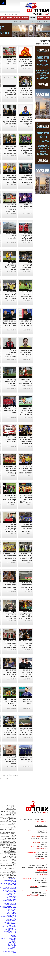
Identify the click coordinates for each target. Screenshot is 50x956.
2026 (16, 775)
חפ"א (14, 953)
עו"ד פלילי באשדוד (10, 929)
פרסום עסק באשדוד (9, 880)
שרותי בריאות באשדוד (9, 908)
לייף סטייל (12, 859)
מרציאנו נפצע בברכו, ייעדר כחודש (27, 701)
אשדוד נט (46, 44)
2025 (12, 775)
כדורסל (38, 21)
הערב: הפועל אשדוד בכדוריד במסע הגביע (10, 439)
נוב (3, 778)
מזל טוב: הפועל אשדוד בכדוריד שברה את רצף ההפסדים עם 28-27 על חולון (9, 645)
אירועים (13, 837)
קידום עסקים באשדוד (9, 890)
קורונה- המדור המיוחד (9, 867)
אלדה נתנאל (12, 944)
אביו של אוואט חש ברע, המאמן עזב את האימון (26, 323)
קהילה (9, 18)
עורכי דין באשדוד (11, 915)
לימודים (5, 858)
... (31, 327)
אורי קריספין (31, 852)
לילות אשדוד (5, 837)
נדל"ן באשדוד (12, 879)
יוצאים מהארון (9, 808)
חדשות (41, 18)
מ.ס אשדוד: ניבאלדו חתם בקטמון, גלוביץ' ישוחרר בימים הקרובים (10, 529)
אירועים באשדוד (11, 909)
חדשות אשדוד (11, 810)
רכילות (25, 18)
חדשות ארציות (11, 811)
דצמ (6, 778)
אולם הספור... (12, 238)
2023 (3, 775)
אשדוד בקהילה (10, 838)
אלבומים (13, 835)
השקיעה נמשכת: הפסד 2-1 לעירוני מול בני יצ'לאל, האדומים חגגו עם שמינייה (25, 732)
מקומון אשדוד (12, 896)
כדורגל (45, 21)
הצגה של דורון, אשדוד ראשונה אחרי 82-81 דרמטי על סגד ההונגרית (26, 529)
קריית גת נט (12, 934)
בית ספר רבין (12, 948)
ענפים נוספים (28, 21)
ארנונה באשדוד (11, 913)
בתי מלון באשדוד (11, 892)
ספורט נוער (17, 21)
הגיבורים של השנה (10, 831)
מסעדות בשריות (11, 814)
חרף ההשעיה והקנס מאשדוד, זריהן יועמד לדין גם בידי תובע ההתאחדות (10, 209)
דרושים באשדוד (11, 911)
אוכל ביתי (13, 816)
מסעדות (13, 813)
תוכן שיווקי (13, 858)
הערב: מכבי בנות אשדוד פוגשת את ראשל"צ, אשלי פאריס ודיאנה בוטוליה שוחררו (25, 441)
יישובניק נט (12, 893)
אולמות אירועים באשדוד (8, 927)
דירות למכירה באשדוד (9, 900)
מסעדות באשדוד (11, 899)
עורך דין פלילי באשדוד (9, 931)
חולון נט (13, 935)
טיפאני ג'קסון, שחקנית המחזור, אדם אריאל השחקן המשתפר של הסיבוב (10, 150)
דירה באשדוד (12, 928)
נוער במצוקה (11, 59)
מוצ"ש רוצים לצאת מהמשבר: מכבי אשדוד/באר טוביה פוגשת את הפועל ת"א (9, 732)
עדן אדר (13, 940)
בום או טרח (6, 807)
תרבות (17, 18)
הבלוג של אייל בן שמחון (9, 850)
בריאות (14, 861)
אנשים (8, 828)
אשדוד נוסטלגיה (10, 852)
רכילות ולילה (11, 805)
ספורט (32, 18)
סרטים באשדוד (11, 877)
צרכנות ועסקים (10, 856)
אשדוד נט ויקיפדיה (10, 921)
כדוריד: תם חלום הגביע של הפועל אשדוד (10, 410)
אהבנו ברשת (7, 873)
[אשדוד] (35, 15)
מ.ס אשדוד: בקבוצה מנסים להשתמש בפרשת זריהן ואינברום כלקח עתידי (25, 180)
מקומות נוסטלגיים (10, 853)
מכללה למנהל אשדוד (9, 951)
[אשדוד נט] (34, 814)
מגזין (14, 826)
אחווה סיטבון (12, 943)
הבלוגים (13, 849)
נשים (14, 873)
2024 (7, 775)
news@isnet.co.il (41, 859)
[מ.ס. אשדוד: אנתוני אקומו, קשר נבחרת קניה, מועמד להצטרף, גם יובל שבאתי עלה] (10, 77)
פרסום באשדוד (11, 919)
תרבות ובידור (11, 820)
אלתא (14, 947)
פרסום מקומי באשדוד (9, 889)
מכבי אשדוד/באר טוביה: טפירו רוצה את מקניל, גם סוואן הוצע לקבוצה (25, 645)
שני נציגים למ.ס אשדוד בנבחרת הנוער (26, 759)
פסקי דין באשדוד (11, 864)
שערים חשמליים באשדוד (8, 916)
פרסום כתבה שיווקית (9, 922)
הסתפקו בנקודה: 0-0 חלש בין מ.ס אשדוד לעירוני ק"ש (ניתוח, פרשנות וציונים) (10, 470)
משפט (14, 862)
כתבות (14, 828)
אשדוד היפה (12, 840)
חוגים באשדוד (11, 912)
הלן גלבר (13, 941)
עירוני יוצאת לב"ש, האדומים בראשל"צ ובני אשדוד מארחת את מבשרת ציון (10, 296)
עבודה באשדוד (11, 924)
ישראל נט (13, 881)
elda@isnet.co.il (42, 848)
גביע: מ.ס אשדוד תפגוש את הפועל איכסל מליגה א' (9, 323)
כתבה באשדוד (11, 925)
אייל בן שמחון (12, 884)
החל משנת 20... (27, 209)
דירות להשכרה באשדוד (9, 902)
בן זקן (14, 950)
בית (47, 18)
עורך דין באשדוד (11, 932)
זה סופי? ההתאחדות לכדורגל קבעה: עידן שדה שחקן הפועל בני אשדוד (9, 354)
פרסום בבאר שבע (10, 905)
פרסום (14, 937)
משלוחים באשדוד (10, 897)
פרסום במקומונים (10, 895)
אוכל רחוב (5, 819)
